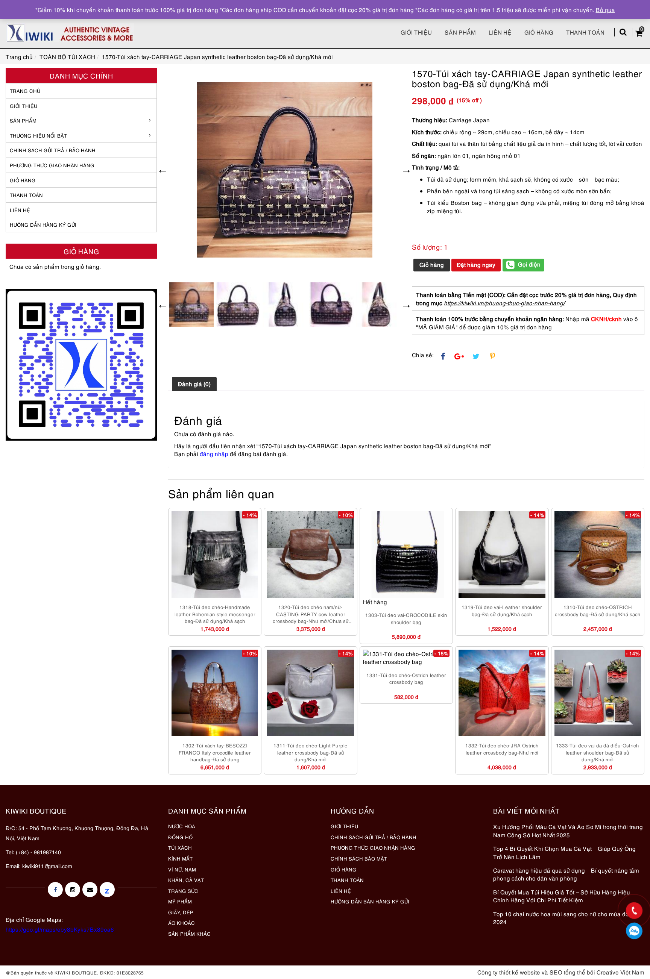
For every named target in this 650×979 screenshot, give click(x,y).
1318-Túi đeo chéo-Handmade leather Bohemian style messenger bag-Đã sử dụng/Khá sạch (215, 613)
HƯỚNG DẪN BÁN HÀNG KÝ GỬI (370, 901)
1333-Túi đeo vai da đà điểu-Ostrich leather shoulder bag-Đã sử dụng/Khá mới (597, 752)
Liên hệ (500, 32)
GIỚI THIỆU (23, 105)
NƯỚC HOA (181, 826)
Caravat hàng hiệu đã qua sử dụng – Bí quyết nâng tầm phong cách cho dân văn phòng (566, 874)
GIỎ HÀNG (23, 180)
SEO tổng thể (567, 972)
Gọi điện (529, 264)
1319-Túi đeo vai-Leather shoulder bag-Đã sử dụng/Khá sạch (502, 610)
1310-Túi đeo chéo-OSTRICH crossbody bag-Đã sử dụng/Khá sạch (598, 610)
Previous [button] (162, 169)
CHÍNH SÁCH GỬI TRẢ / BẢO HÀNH (373, 837)
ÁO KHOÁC (181, 922)
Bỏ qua (605, 9)
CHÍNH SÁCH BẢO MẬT (359, 858)
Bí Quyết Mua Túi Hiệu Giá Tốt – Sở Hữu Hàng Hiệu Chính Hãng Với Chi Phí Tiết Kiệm (561, 895)
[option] (284, 170)
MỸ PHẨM (180, 901)
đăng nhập (214, 453)
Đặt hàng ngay (476, 264)
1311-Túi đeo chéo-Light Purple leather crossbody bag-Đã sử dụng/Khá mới (310, 752)
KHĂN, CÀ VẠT (186, 879)
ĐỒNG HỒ (180, 837)
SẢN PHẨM (460, 32)
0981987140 (634, 931)
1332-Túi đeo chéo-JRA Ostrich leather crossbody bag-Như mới (502, 749)
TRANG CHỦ (25, 90)
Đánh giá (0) (194, 383)
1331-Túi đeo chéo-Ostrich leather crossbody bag (406, 678)
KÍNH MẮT (180, 858)
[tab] (194, 384)
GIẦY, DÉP (180, 912)
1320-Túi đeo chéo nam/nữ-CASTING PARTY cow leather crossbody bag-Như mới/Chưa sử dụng (311, 613)
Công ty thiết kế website (508, 972)
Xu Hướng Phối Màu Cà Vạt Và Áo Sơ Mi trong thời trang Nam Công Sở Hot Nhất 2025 (568, 830)
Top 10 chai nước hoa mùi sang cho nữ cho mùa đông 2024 (564, 917)
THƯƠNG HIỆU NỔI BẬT (38, 135)
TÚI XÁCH (180, 847)
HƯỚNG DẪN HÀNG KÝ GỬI (43, 224)
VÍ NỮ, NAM (182, 869)
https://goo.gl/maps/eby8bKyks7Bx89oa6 (60, 929)
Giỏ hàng (538, 32)
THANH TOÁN (26, 194)
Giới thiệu (416, 32)
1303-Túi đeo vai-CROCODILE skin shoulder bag (406, 618)
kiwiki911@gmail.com (47, 865)
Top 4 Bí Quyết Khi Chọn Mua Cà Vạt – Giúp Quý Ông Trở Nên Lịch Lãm (564, 852)
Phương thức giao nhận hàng (52, 165)
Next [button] (406, 169)
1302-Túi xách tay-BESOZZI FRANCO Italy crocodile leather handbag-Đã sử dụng (215, 752)
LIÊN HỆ (20, 209)
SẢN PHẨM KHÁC (189, 933)
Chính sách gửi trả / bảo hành (53, 150)
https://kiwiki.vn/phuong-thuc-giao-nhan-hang (503, 302)
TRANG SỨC (183, 890)
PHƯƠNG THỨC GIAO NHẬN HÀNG (373, 847)
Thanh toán (585, 32)
